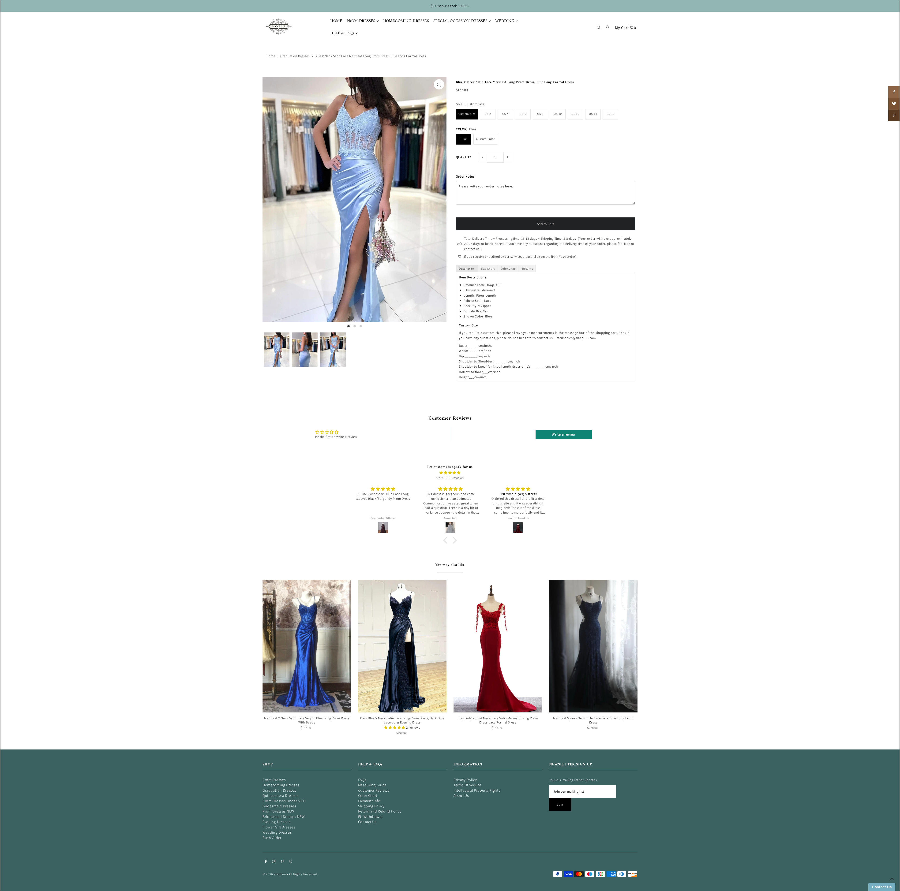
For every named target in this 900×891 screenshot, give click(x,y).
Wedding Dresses (277, 832)
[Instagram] (273, 862)
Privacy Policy (465, 779)
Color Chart (368, 795)
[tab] (467, 268)
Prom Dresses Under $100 (284, 800)
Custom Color (485, 139)
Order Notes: (465, 176)
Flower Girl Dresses (278, 827)
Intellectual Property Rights (477, 790)
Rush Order (271, 837)
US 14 (593, 114)
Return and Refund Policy (379, 811)
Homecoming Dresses (281, 785)
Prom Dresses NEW (278, 811)
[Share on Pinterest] (894, 115)
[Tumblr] (290, 862)
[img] (450, 472)
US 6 (523, 114)
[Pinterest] (282, 862)
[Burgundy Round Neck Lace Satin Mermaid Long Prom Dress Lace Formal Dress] (498, 646)
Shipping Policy (371, 806)
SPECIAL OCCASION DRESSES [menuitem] (460, 21)
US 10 (558, 114)
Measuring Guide (372, 785)
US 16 (611, 114)
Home (270, 56)
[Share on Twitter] (894, 104)
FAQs (362, 779)
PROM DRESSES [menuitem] (361, 21)
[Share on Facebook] (894, 92)
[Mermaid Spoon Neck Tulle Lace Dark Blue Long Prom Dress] (593, 646)
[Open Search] (599, 27)
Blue (464, 139)
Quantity (463, 157)
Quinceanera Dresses (280, 795)
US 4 (505, 114)
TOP (892, 884)
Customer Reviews (373, 790)
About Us (461, 795)
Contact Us (367, 821)
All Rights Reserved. (303, 874)
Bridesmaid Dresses (279, 806)
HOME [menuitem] (336, 21)
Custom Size (467, 114)
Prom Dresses (274, 779)
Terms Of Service (467, 785)
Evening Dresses (276, 821)
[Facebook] (266, 862)
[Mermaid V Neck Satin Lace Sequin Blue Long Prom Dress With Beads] (306, 646)
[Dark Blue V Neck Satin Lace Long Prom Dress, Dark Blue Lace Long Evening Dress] (402, 646)
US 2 (488, 114)
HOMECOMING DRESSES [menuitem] (406, 21)
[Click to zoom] (439, 84)
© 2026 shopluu (274, 874)
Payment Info (369, 800)
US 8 (540, 114)
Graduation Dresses (295, 56)
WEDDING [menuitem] (504, 21)
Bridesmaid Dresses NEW (283, 816)
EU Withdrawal (370, 816)
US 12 (575, 114)
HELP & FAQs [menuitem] (342, 33)
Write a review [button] (564, 434)
